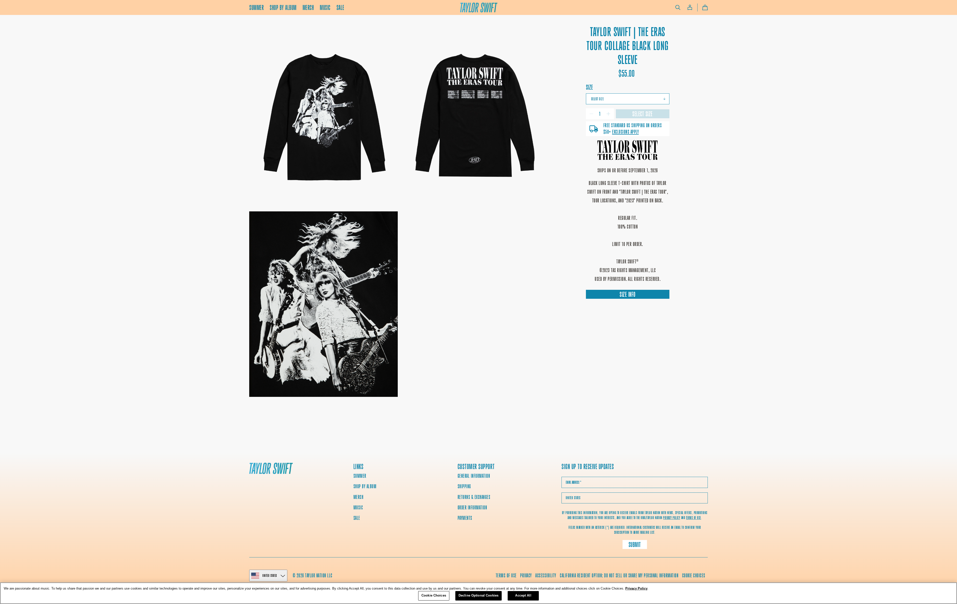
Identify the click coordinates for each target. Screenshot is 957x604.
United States (269, 575)
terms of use (693, 517)
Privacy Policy (636, 588)
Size (589, 87)
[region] (478, 593)
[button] (677, 7)
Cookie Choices (693, 575)
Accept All (523, 595)
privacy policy (671, 517)
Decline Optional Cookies (478, 595)
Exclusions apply (625, 132)
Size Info (628, 294)
